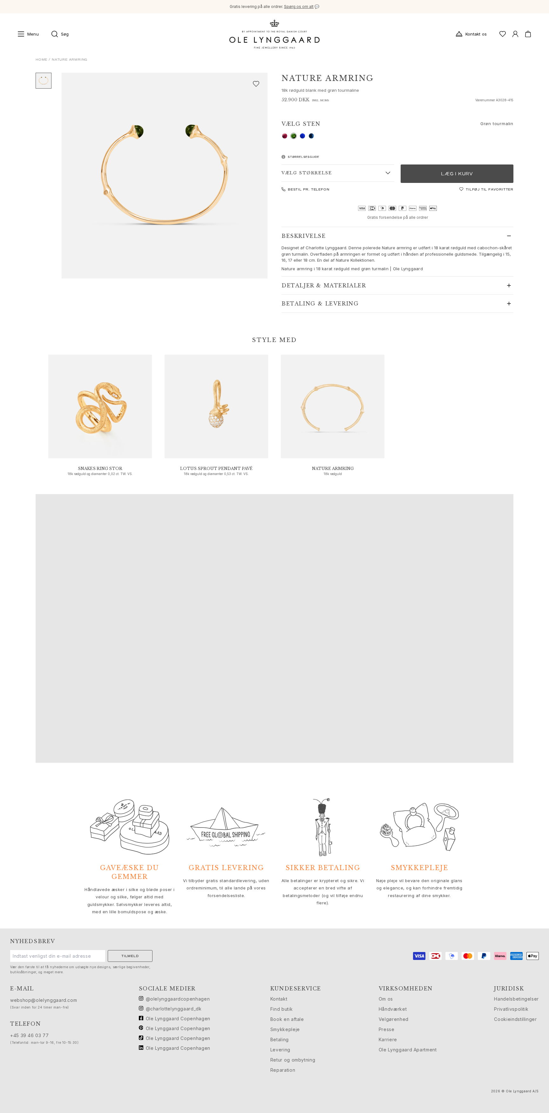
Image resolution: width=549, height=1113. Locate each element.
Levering (280, 1049)
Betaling (279, 1039)
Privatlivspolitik (511, 1009)
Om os (386, 999)
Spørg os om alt (299, 6)
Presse (387, 1029)
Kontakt (278, 999)
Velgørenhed (394, 1019)
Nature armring (333, 468)
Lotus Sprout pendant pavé (216, 468)
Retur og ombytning (292, 1060)
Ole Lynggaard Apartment (408, 1049)
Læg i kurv (457, 174)
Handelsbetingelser (516, 999)
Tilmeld (130, 956)
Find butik (281, 1009)
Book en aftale (287, 1019)
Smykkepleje (285, 1029)
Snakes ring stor (100, 468)
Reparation (282, 1070)
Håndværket (393, 1009)
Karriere (388, 1039)
